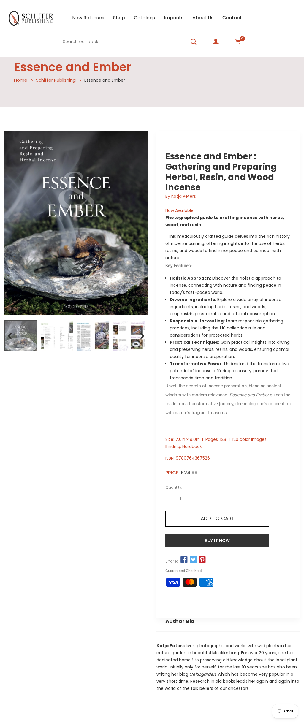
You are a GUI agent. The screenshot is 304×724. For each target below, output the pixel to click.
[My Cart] (238, 41)
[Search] (194, 41)
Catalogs (144, 17)
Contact (232, 17)
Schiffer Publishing (56, 80)
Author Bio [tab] (179, 621)
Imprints (173, 17)
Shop (119, 17)
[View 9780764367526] (20, 335)
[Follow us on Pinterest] (202, 560)
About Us (202, 17)
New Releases (88, 17)
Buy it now (217, 541)
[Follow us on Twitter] (193, 560)
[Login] (216, 41)
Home (20, 80)
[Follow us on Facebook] (184, 560)
